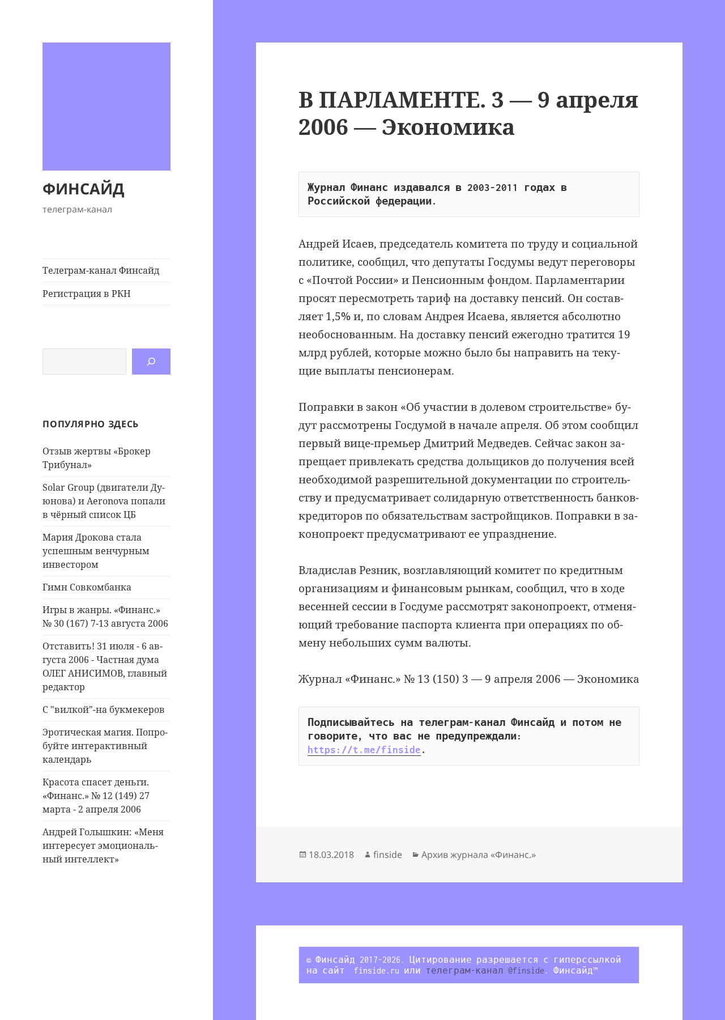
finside (387, 854)
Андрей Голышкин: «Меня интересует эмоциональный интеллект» (103, 845)
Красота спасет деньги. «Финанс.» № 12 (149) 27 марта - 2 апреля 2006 (96, 795)
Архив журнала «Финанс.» (478, 854)
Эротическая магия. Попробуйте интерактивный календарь (105, 746)
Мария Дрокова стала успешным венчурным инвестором (96, 551)
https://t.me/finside (364, 749)
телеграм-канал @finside (484, 970)
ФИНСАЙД (83, 188)
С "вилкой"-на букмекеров (103, 709)
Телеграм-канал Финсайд (100, 270)
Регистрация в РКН (86, 293)
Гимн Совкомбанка (86, 587)
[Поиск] (151, 361)
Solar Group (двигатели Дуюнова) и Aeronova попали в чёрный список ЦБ (103, 501)
